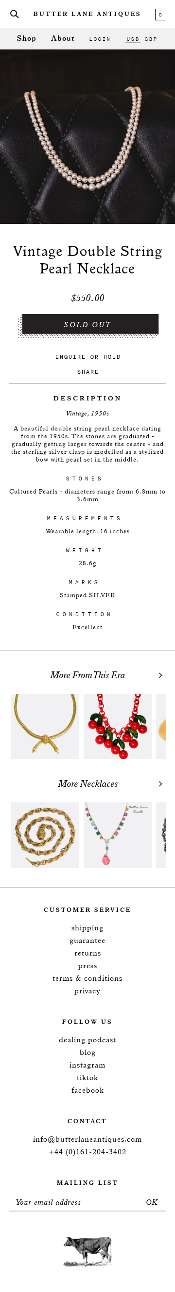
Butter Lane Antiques (87, 14)
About (62, 38)
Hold (112, 356)
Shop (26, 38)
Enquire (70, 356)
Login (100, 38)
